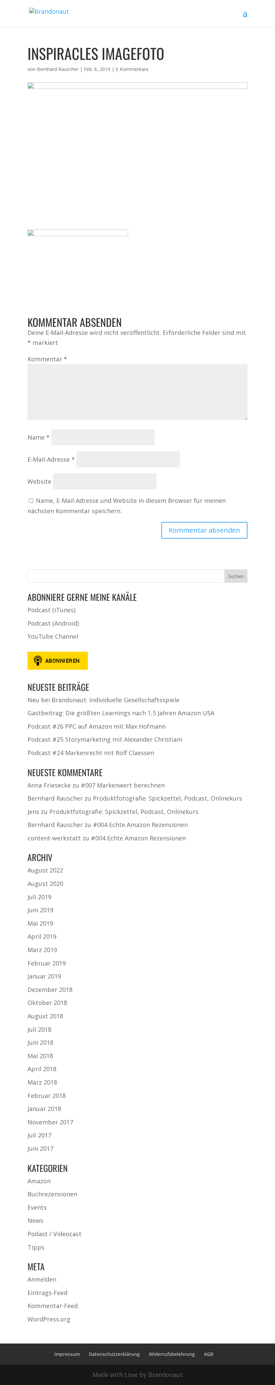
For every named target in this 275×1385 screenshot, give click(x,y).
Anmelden (42, 1279)
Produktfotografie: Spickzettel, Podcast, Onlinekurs (167, 798)
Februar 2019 (47, 963)
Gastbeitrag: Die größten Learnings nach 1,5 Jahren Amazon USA (121, 713)
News (35, 1220)
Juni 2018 (40, 1042)
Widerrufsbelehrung (172, 1354)
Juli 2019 (39, 897)
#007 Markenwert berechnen (123, 785)
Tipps (36, 1247)
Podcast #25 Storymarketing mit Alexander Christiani (105, 739)
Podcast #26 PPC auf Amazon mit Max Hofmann (97, 726)
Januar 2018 (44, 1109)
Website (39, 481)
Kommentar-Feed (53, 1306)
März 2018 (42, 1082)
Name (39, 437)
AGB (208, 1354)
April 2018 (42, 1069)
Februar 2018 (47, 1096)
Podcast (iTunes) (51, 610)
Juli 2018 (39, 1029)
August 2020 (45, 884)
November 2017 (50, 1122)
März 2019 (42, 950)
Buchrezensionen (52, 1194)
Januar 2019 (44, 976)
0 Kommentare (132, 69)
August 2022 (45, 870)
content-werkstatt (54, 838)
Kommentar (47, 359)
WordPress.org (49, 1319)
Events (37, 1207)
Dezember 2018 (50, 990)
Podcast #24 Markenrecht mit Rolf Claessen (91, 753)
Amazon (39, 1181)
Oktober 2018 (47, 1003)
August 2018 (45, 1016)
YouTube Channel (53, 636)
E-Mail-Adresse (51, 459)
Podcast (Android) (53, 623)
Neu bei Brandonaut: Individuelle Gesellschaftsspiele (103, 700)
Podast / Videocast (54, 1234)
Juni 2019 (40, 910)
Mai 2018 (40, 1056)
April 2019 (42, 936)
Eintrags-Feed (47, 1293)
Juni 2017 (40, 1148)
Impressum (67, 1354)
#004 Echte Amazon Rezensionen (140, 825)
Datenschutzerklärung (114, 1354)
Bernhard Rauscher (57, 69)
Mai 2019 (40, 923)
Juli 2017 (39, 1135)
